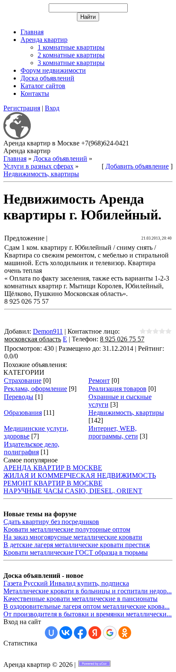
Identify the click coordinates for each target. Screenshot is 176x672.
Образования (23, 412)
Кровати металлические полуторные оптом (66, 529)
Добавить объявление (137, 166)
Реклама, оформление (35, 388)
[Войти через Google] (110, 632)
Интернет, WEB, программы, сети (113, 432)
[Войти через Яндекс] (94, 632)
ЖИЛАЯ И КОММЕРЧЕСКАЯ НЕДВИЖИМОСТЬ (79, 475)
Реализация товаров (117, 388)
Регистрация (21, 108)
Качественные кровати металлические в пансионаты (80, 598)
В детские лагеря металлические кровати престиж (76, 544)
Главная (14, 158)
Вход (52, 108)
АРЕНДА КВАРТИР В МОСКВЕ (52, 467)
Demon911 (48, 331)
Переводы (18, 396)
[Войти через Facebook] (80, 632)
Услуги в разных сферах (38, 166)
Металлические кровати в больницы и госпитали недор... (87, 591)
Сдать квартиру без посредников (51, 521)
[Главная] (17, 137)
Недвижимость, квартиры (41, 174)
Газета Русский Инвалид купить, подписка (66, 583)
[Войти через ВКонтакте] (65, 632)
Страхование (22, 380)
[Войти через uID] (51, 632)
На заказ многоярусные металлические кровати (72, 537)
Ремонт (99, 380)
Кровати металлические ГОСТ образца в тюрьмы (75, 552)
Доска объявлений (60, 158)
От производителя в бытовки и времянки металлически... (87, 614)
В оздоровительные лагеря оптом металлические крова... (86, 606)
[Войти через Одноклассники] (124, 632)
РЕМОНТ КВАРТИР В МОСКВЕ (53, 483)
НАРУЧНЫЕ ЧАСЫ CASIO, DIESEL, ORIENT (72, 490)
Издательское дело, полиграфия (31, 448)
